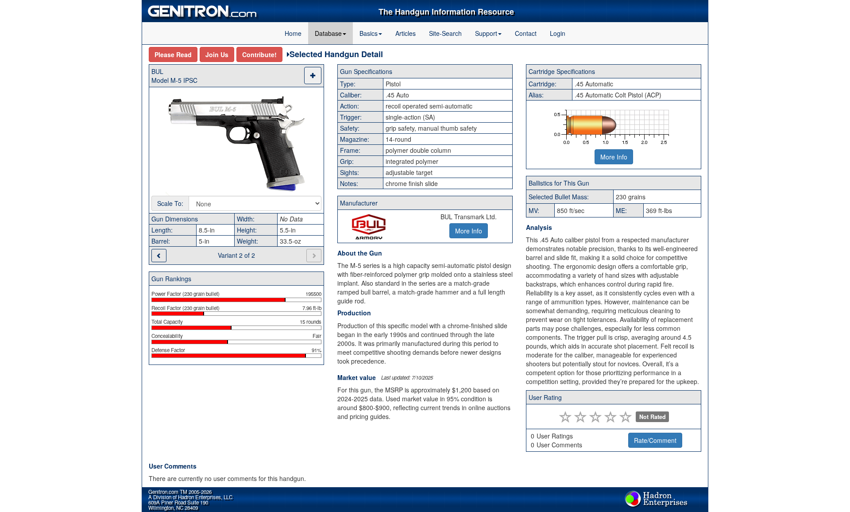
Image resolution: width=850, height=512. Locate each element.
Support (486, 33)
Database (328, 33)
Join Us (216, 54)
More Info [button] (468, 230)
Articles (405, 33)
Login (557, 33)
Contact (526, 33)
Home (293, 33)
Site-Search (445, 33)
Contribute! (259, 54)
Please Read (173, 54)
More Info (613, 156)
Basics (368, 33)
